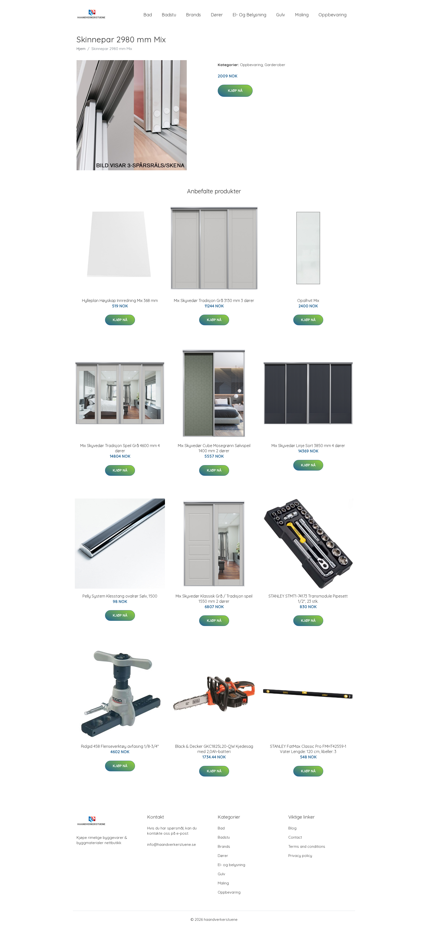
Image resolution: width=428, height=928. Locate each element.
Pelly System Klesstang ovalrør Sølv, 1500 (119, 596)
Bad (147, 15)
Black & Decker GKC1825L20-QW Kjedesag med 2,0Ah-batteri (214, 749)
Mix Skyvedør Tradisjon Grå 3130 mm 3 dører (214, 300)
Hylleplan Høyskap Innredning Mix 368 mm (120, 300)
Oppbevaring (333, 15)
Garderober (275, 64)
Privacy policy (300, 855)
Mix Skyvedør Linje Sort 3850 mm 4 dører (308, 445)
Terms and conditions (306, 846)
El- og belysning (249, 15)
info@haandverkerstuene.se (171, 844)
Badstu (169, 15)
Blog (292, 828)
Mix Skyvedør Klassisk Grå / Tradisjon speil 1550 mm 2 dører (214, 599)
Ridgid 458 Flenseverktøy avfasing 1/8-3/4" (120, 746)
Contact (295, 837)
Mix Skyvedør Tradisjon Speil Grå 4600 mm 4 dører (120, 448)
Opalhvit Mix (308, 300)
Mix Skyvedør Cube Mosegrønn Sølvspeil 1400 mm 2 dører (214, 448)
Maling (302, 15)
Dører (217, 15)
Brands (193, 15)
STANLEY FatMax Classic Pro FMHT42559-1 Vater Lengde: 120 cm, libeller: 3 (308, 749)
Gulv (280, 15)
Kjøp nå (235, 90)
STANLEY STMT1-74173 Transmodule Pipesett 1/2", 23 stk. (308, 599)
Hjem (81, 48)
